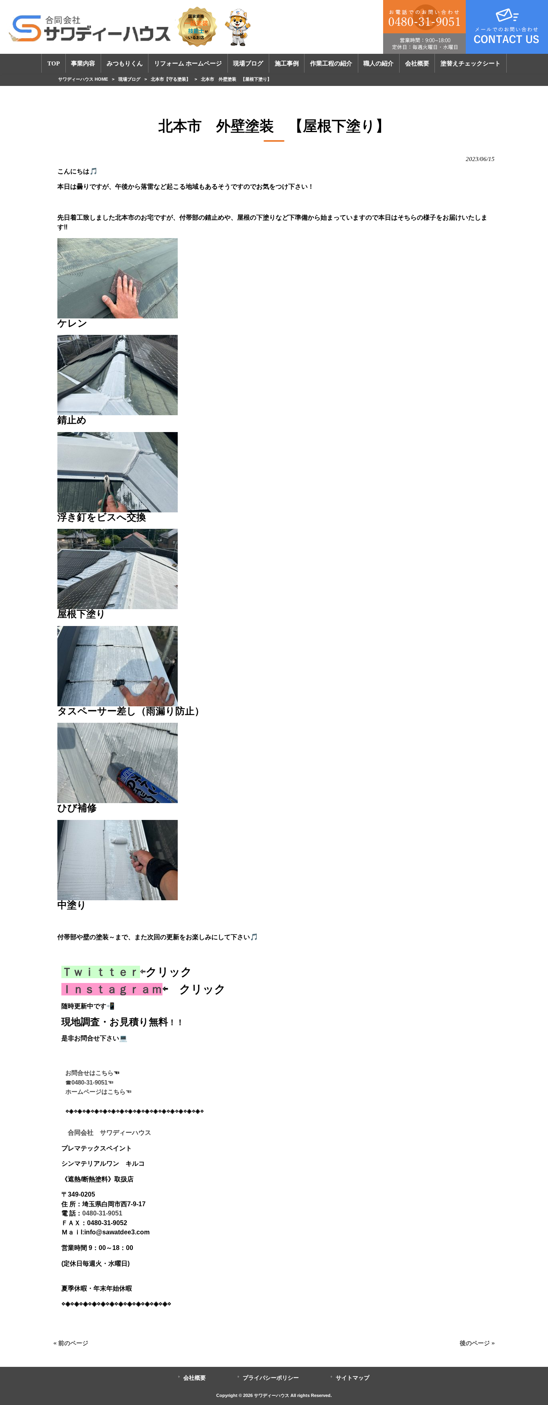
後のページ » (477, 1343)
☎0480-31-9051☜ (89, 1082)
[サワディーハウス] (130, 26)
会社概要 (194, 1378)
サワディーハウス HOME (83, 79)
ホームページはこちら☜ (98, 1092)
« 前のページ (70, 1343)
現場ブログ (129, 79)
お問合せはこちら (89, 1073)
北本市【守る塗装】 (171, 79)
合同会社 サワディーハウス (106, 1132)
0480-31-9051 (102, 1213)
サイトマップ (352, 1378)
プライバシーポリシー (271, 1378)
